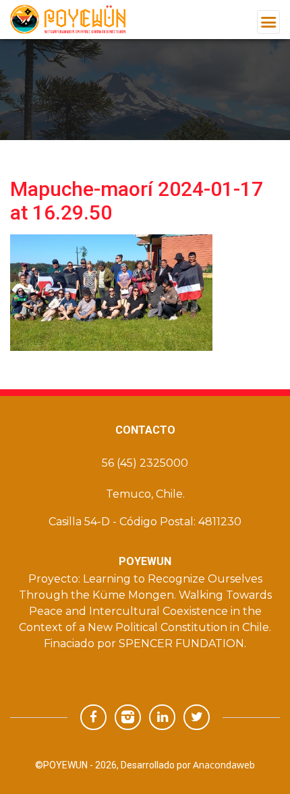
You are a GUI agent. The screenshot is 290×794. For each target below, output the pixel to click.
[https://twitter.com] (196, 716)
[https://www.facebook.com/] (93, 716)
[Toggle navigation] (268, 22)
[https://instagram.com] (128, 716)
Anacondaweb (224, 764)
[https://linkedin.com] (162, 716)
